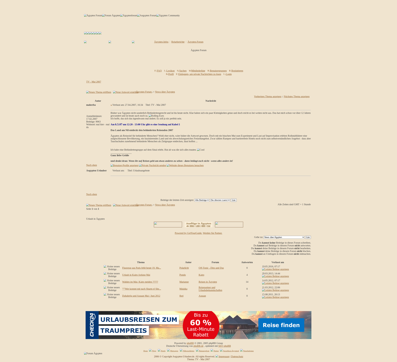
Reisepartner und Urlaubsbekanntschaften (210, 289)
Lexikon (170, 70)
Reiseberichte (178, 42)
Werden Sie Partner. (212, 233)
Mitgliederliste (198, 70)
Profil (171, 74)
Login (229, 74)
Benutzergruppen (218, 70)
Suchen (183, 70)
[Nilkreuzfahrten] (97, 33)
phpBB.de (198, 346)
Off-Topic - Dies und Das (211, 268)
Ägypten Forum (144, 92)
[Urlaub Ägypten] (88, 33)
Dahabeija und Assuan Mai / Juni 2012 (141, 295)
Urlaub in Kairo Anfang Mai (136, 275)
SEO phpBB (224, 346)
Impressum (224, 356)
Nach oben (91, 165)
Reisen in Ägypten (208, 282)
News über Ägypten (165, 92)
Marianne (184, 282)
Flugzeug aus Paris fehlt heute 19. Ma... (141, 268)
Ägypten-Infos (161, 42)
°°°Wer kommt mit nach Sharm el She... (141, 288)
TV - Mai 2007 (93, 81)
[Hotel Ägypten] (95, 33)
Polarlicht (184, 268)
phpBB (190, 343)
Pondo (182, 275)
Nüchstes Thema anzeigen (297, 96)
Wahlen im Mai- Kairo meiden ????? (140, 282)
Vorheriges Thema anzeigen (267, 96)
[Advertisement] (199, 61)
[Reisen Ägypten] (90, 33)
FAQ (159, 70)
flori (181, 295)
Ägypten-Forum (195, 42)
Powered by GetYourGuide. (188, 233)
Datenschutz (237, 356)
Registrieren (237, 70)
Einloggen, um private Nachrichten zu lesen (199, 74)
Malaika (183, 288)
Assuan (202, 295)
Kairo (201, 275)
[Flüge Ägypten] (92, 33)
